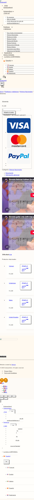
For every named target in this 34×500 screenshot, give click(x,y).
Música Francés (11, 39)
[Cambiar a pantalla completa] (6, 396)
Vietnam (11, 266)
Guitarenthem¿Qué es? (7, 410)
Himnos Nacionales (12, 35)
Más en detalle (11, 19)
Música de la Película (13, 45)
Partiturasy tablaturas (6, 424)
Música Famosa (11, 43)
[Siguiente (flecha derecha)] (6, 398)
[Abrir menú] (2, 83)
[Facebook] (1, 356)
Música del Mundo (12, 41)
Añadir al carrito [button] (25, 267)
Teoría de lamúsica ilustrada (8, 54)
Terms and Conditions (10, 373)
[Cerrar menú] (0, 401)
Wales (11, 300)
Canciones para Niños (13, 49)
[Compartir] (10, 396)
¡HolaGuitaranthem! (8, 6)
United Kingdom (13, 317)
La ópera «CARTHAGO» (12, 56)
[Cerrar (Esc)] (14, 396)
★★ (10, 254)
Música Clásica (11, 47)
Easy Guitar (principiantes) (14, 33)
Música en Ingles (12, 37)
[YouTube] (3, 356)
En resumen (10, 17)
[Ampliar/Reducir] (2, 396)
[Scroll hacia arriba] (2, 380)
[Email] (5, 356)
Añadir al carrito (9, 112)
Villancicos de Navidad (13, 51)
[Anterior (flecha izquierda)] (2, 398)
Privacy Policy (8, 371)
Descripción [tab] (9, 173)
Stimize (14, 364)
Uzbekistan (12, 283)
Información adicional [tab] (12, 175)
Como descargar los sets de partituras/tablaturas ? (15, 22)
